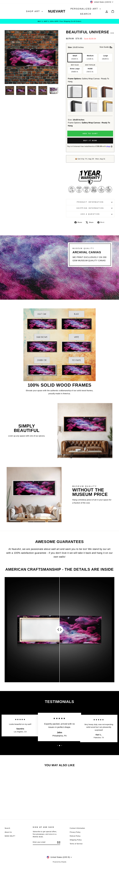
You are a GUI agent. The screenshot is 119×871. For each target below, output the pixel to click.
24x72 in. (90, 70)
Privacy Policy (75, 832)
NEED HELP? (10, 836)
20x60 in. (75, 70)
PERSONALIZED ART (85, 9)
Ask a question (90, 214)
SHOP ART (33, 11)
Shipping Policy (76, 840)
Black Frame (75, 106)
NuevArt (56, 11)
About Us (8, 832)
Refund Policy (75, 836)
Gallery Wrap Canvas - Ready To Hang (75, 91)
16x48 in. (105, 57)
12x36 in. (90, 57)
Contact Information (77, 828)
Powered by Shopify (59, 862)
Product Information (90, 202)
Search (85, 14)
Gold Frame (105, 106)
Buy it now (90, 140)
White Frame (90, 106)
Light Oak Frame (90, 91)
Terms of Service (76, 844)
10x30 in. (74, 57)
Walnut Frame (105, 91)
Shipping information (90, 208)
